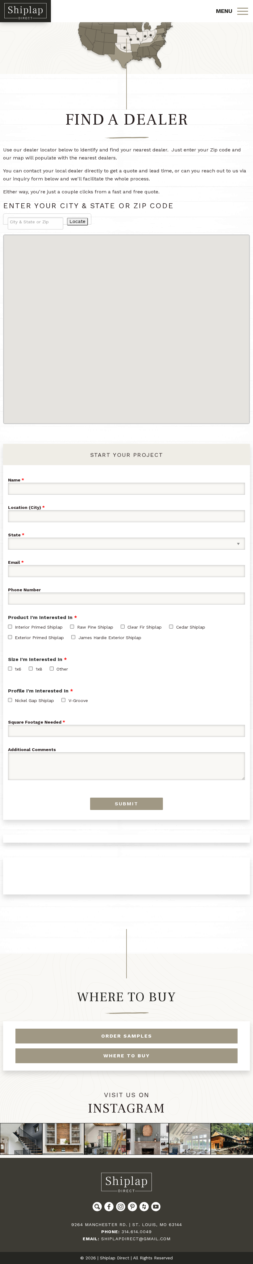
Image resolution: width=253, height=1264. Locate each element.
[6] (232, 1139)
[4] (147, 1139)
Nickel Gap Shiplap (34, 700)
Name (14, 480)
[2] (63, 1139)
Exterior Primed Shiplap (39, 637)
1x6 (18, 669)
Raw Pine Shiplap (95, 627)
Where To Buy (126, 997)
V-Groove (78, 700)
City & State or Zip (29, 221)
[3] (105, 1139)
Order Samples (126, 1036)
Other (62, 669)
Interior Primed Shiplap (39, 627)
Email (14, 562)
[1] (21, 1139)
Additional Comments (32, 749)
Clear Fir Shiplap (144, 627)
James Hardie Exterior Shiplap (109, 637)
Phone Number (24, 590)
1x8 (39, 669)
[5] (190, 1139)
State (14, 535)
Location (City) (24, 507)
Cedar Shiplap (190, 627)
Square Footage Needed (34, 722)
